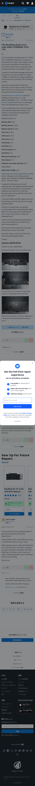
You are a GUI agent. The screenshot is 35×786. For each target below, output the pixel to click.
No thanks (17, 421)
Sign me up (17, 406)
